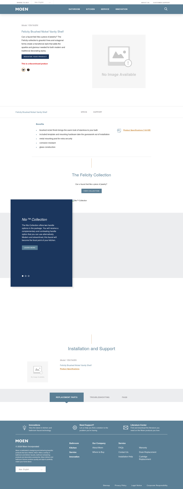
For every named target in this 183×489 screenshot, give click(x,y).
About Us (145, 2)
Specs (84, 112)
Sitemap (106, 485)
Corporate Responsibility (157, 485)
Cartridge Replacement (145, 458)
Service (72, 452)
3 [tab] (28, 276)
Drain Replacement (147, 452)
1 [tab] (22, 276)
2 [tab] (25, 276)
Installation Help (126, 457)
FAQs (121, 448)
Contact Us (123, 452)
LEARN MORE (29, 248)
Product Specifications (69, 369)
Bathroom (74, 443)
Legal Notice (136, 485)
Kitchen (73, 447)
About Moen (97, 448)
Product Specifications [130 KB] (137, 130)
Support (97, 112)
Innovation (74, 456)
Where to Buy (23, 2)
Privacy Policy (120, 485)
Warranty (143, 448)
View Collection (91, 191)
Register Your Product (35, 56)
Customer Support (161, 2)
